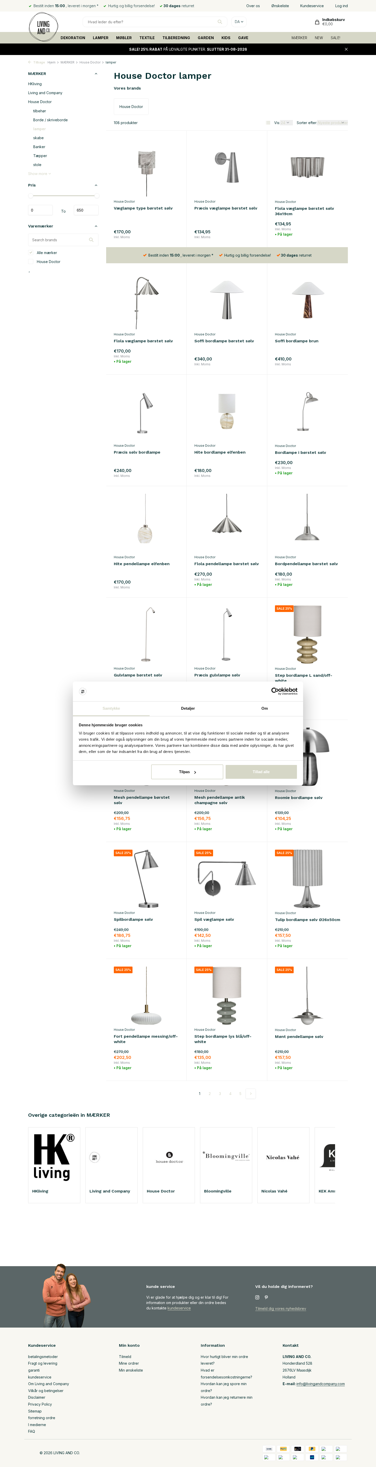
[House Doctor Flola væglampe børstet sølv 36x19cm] (307, 167)
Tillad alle (261, 772)
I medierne (37, 1424)
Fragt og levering (42, 1363)
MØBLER (124, 38)
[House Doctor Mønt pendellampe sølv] (307, 996)
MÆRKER (299, 38)
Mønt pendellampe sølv (299, 1036)
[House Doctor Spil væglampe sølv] (226, 879)
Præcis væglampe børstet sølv (225, 208)
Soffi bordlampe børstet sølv (224, 340)
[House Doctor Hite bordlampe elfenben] (226, 411)
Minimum (40, 210)
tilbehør (39, 111)
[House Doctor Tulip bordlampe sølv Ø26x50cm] (307, 879)
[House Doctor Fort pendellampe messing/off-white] (146, 996)
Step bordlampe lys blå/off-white (222, 1039)
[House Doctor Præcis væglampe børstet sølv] (226, 167)
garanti (34, 1370)
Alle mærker (46, 252)
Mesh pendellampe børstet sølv (142, 800)
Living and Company (45, 93)
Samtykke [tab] (111, 708)
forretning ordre (41, 1418)
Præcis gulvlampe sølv (217, 675)
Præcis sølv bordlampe (137, 452)
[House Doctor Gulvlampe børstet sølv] (146, 634)
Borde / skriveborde (50, 120)
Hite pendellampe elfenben (142, 563)
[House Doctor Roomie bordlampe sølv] (307, 757)
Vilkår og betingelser (45, 1390)
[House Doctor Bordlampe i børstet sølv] (307, 411)
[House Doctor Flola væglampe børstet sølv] (146, 300)
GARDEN (206, 38)
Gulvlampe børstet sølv (138, 675)
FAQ (31, 1431)
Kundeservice (312, 6)
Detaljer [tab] (188, 708)
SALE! (335, 38)
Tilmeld (125, 1356)
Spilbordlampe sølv (133, 919)
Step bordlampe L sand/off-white (303, 678)
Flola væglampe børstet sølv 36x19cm (304, 211)
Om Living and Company (48, 1384)
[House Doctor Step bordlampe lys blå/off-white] (226, 996)
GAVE (243, 38)
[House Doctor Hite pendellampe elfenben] (146, 523)
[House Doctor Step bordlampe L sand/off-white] (307, 634)
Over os (253, 6)
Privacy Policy (40, 1404)
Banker (39, 147)
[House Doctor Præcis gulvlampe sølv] (226, 634)
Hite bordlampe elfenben (220, 452)
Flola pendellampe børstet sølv (226, 563)
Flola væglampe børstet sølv (143, 340)
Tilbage (38, 62)
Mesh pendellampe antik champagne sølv (219, 800)
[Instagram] (257, 1298)
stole (37, 164)
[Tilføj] (170, 233)
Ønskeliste (280, 6)
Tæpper (40, 156)
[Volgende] (251, 1094)
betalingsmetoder (43, 1356)
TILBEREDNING (176, 38)
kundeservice (179, 1308)
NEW (319, 38)
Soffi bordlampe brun (296, 340)
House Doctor (90, 62)
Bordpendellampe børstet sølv (306, 563)
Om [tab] (264, 708)
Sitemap (35, 1411)
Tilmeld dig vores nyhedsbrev (280, 1308)
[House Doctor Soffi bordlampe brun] (307, 300)
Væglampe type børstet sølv (143, 208)
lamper (39, 129)
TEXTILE (147, 38)
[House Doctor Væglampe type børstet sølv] (146, 167)
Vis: (277, 123)
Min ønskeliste (131, 1370)
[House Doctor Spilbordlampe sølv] (146, 879)
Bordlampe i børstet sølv (300, 452)
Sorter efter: (307, 123)
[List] (268, 122)
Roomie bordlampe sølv (299, 797)
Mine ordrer (129, 1363)
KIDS (226, 38)
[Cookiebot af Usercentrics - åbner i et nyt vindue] (275, 691)
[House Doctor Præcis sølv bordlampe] (146, 411)
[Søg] (220, 21)
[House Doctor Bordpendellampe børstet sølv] (307, 523)
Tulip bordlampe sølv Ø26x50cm (307, 919)
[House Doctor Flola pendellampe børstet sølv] (226, 523)
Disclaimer (36, 1397)
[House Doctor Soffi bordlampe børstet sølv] (226, 300)
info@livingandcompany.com (320, 1384)
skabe (38, 138)
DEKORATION (73, 38)
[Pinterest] (266, 1298)
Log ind (341, 6)
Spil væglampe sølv (214, 919)
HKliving (35, 84)
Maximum (86, 210)
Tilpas (184, 772)
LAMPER (100, 38)
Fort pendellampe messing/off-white (146, 1039)
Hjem (52, 62)
